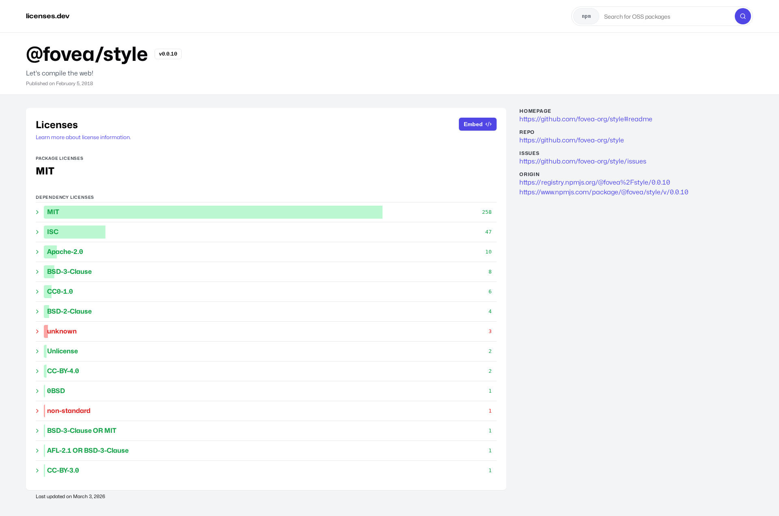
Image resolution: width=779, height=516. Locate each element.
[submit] (743, 16)
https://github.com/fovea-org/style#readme (585, 119)
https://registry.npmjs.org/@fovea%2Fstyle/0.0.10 (594, 182)
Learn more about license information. (83, 137)
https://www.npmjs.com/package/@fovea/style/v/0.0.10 (604, 192)
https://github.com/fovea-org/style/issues (582, 161)
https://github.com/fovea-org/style (571, 140)
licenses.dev (47, 16)
